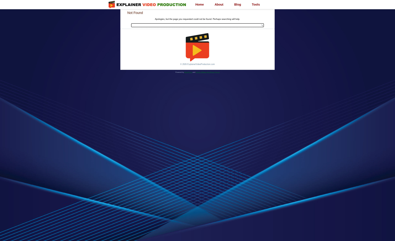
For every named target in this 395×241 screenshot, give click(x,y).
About (219, 4)
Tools (256, 4)
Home (199, 4)
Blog (237, 4)
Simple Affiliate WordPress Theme (208, 72)
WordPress (188, 72)
